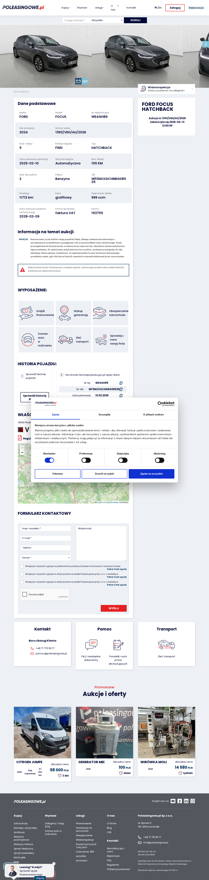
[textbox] (107, 20)
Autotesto (81, 860)
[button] (205, 44)
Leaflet (100, 502)
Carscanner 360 (85, 851)
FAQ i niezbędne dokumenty (91, 658)
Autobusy (19, 832)
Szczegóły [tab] (105, 414)
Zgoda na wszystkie (151, 473)
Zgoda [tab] (55, 414)
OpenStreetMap (112, 502)
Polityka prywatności (118, 869)
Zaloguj (175, 8)
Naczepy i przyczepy (25, 828)
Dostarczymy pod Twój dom (86, 846)
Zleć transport (166, 656)
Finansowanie (83, 823)
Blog (109, 828)
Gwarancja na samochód (84, 829)
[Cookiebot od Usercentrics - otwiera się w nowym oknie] (160, 403)
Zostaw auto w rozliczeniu (53, 833)
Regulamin (113, 864)
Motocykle (20, 857)
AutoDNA (81, 856)
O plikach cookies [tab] (153, 414)
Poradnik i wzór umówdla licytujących (118, 660)
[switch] (86, 460)
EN (160, 7)
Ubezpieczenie (84, 835)
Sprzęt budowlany (24, 853)
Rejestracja (113, 856)
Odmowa (57, 473)
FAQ (109, 860)
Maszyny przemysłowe (21, 838)
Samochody (21, 823)
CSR (109, 832)
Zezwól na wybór (104, 473)
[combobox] (107, 20)
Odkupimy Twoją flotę (54, 825)
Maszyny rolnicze (23, 844)
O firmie (111, 823)
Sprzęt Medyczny (23, 848)
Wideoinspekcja (85, 839)
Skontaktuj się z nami (115, 850)
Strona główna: (22, 91)
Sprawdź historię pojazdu (34, 397)
